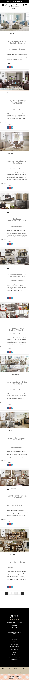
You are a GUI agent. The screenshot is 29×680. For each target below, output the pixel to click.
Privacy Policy (5, 668)
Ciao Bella (11, 430)
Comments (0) (3, 62)
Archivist (11, 554)
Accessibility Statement (16, 668)
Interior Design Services (14, 657)
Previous (6, 593)
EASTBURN (11, 211)
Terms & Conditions (14, 646)
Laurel (10, 320)
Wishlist (14, 642)
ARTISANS (10, 267)
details (9, 63)
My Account (14, 639)
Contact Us (14, 627)
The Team (14, 654)
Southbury (11, 488)
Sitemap (25, 668)
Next (22, 593)
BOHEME (10, 153)
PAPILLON (10, 33)
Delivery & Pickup (14, 659)
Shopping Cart (14, 644)
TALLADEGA (11, 92)
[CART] (26, 5)
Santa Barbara (13, 374)
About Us (14, 652)
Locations (14, 625)
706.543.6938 (14, 630)
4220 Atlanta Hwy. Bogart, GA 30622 (14, 633)
